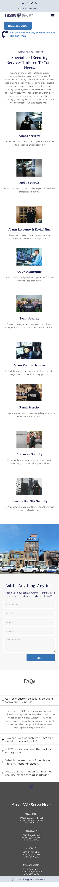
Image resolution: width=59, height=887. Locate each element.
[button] (53, 15)
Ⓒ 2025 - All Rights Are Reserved (29, 879)
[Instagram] (36, 3)
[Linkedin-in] (22, 3)
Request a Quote (18, 25)
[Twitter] (32, 3)
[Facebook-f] (27, 3)
